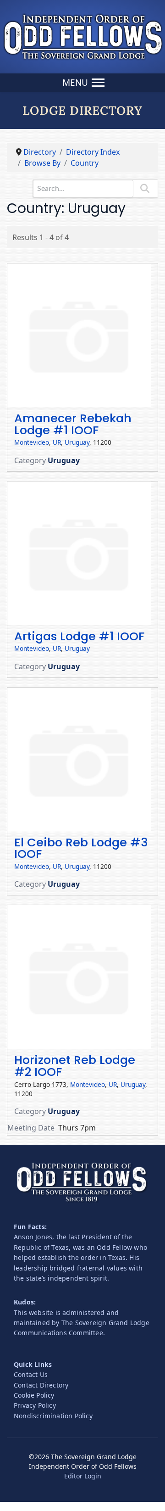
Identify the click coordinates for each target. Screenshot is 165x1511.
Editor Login (82, 1476)
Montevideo (31, 442)
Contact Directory (41, 1385)
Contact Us (31, 1374)
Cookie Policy (34, 1395)
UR (57, 442)
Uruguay (77, 442)
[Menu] (82, 82)
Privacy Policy (35, 1405)
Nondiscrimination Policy (53, 1415)
